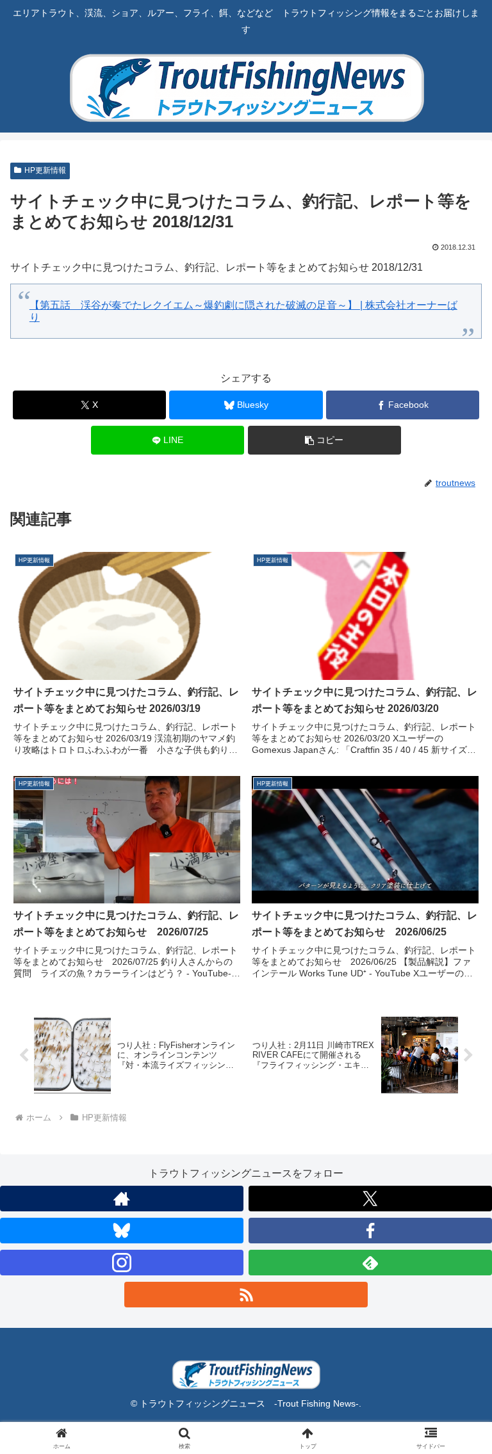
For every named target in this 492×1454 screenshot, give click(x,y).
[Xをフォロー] (370, 1198)
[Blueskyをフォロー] (121, 1230)
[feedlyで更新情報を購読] (370, 1262)
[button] (324, 440)
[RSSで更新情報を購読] (246, 1294)
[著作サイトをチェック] (121, 1198)
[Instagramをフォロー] (121, 1262)
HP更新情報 (45, 170)
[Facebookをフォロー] (370, 1230)
